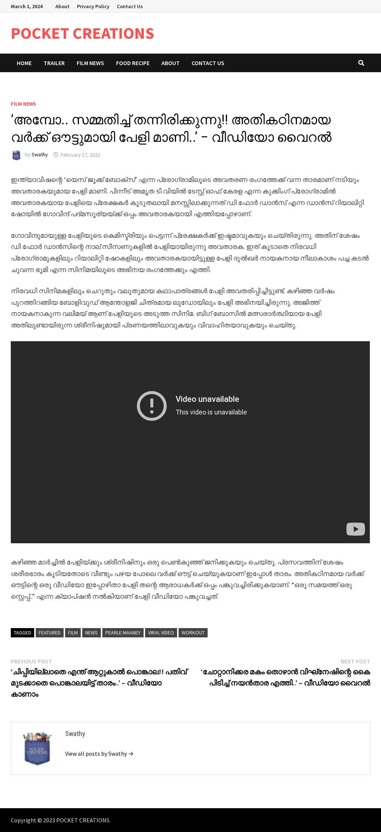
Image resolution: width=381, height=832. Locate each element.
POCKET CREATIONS (82, 33)
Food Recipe (133, 63)
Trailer (54, 63)
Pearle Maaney (123, 632)
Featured (50, 632)
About (62, 6)
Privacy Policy (93, 6)
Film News (90, 63)
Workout (193, 632)
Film (73, 632)
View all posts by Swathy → (99, 753)
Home (24, 63)
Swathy (40, 154)
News (91, 632)
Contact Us (130, 6)
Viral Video (161, 632)
